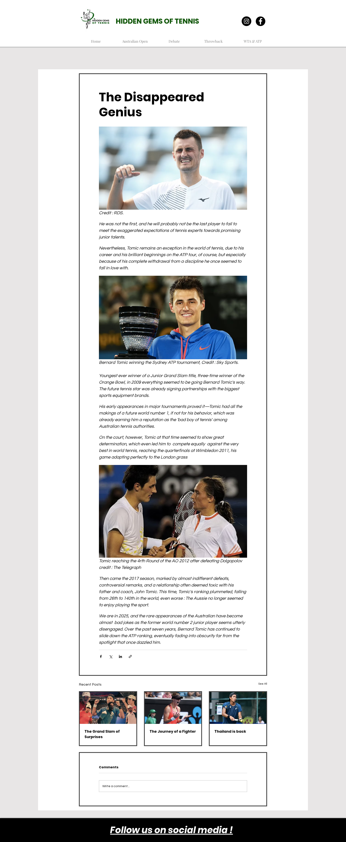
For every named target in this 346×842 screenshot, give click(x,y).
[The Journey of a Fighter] (173, 708)
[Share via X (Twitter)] (111, 656)
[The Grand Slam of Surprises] (108, 708)
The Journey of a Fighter (173, 731)
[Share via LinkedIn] (120, 656)
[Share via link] (130, 656)
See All (262, 683)
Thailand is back (230, 731)
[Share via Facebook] (101, 656)
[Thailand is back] (238, 708)
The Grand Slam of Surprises (102, 734)
